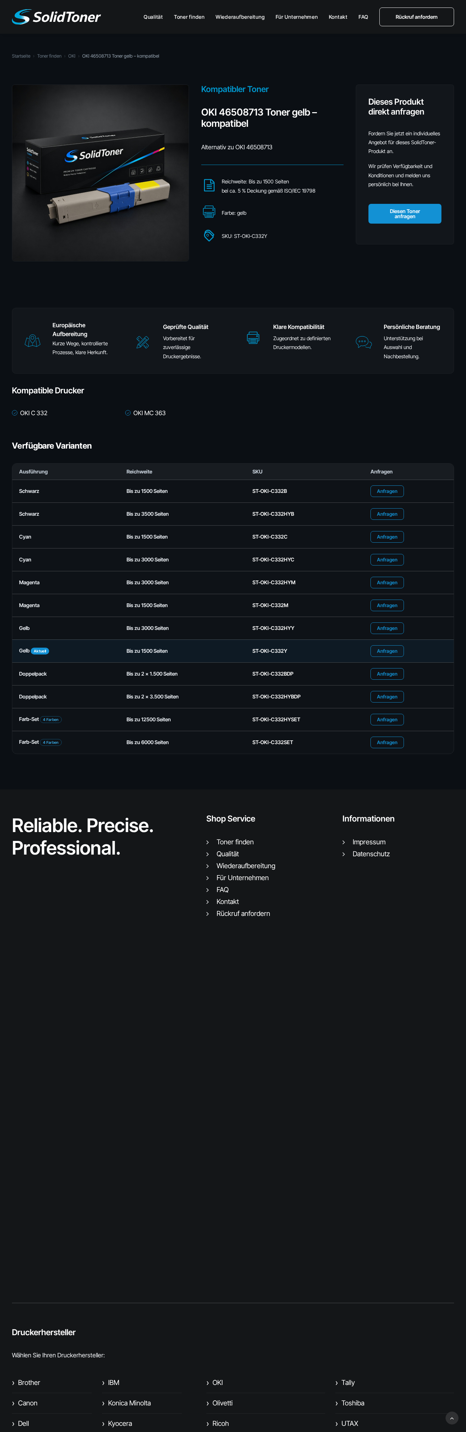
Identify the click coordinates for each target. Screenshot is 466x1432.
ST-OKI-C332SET (272, 742)
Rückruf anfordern (243, 913)
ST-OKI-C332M (270, 605)
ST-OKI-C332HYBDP (276, 696)
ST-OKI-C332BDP (272, 673)
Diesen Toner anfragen (405, 214)
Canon (25, 1403)
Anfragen (387, 491)
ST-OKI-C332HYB (273, 514)
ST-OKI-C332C (270, 536)
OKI (71, 56)
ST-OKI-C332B (269, 491)
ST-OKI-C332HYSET (276, 719)
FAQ (363, 17)
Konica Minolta (126, 1403)
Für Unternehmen (297, 17)
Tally (345, 1382)
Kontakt (338, 17)
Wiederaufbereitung (240, 17)
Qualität (153, 17)
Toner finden (189, 17)
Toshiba (349, 1403)
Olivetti (219, 1403)
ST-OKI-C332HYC (273, 559)
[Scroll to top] (452, 1417)
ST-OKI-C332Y (269, 651)
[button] (32, 343)
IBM (110, 1382)
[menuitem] (156, 17)
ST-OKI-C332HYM (273, 582)
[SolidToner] (56, 17)
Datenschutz (371, 854)
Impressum (369, 842)
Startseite (21, 56)
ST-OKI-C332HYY (273, 628)
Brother (26, 1382)
